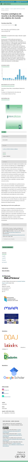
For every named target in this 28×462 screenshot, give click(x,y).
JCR (7, 283)
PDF (4, 132)
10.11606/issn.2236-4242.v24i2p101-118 (13, 232)
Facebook (6, 393)
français (4, 260)
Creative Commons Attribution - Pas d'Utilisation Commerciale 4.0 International (13, 445)
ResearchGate (7, 396)
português (4, 262)
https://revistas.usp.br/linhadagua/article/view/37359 (14, 235)
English (3, 256)
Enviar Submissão (7, 247)
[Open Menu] (1, 4)
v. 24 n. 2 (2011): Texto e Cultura (17, 8)
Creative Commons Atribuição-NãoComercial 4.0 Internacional (12, 431)
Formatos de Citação (9, 239)
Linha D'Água (7, 4)
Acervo (7, 8)
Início (2, 8)
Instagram (6, 390)
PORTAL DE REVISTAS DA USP (7, 1)
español (4, 258)
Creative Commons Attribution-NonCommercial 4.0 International (12, 435)
